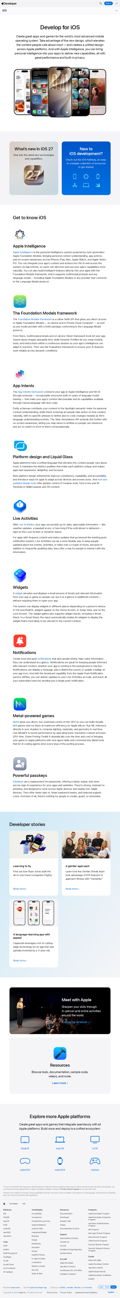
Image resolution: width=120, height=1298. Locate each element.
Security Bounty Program (98, 1245)
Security (35, 1270)
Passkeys (18, 781)
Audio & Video (37, 1229)
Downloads (64, 1217)
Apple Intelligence (23, 252)
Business (35, 1236)
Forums (63, 1246)
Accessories (37, 1217)
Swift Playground (10, 1253)
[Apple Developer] (9, 3)
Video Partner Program (97, 1241)
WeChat (77, 1288)
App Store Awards (95, 1268)
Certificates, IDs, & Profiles (71, 1270)
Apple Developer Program (98, 1214)
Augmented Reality (39, 1232)
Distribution (36, 1244)
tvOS (95, 1148)
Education (36, 1247)
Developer (14, 1204)
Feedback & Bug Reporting (71, 1250)
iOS (4, 10)
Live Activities (26, 524)
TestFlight (7, 1257)
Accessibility (37, 1214)
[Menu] (116, 3)
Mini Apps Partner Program (99, 1233)
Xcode (5, 1261)
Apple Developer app (38, 1288)
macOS (60, 1148)
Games (95, 1169)
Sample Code (65, 1221)
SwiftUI (6, 1250)
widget (19, 593)
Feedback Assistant (68, 1274)
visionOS (25, 1169)
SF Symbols (8, 1272)
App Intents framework (30, 391)
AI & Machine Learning (41, 1221)
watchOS (60, 1169)
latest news (15, 1288)
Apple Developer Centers (98, 1264)
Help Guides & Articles (69, 1238)
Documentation (66, 1214)
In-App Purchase (38, 1259)
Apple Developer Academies (99, 1275)
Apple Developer (66, 1263)
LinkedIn (69, 1288)
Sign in (108, 3)
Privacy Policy (66, 1293)
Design (34, 1240)
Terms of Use (52, 1293)
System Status (66, 1253)
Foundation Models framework (35, 319)
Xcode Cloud (8, 1265)
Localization (36, 1262)
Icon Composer (9, 1268)
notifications (44, 658)
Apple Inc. (22, 1293)
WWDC (91, 1279)
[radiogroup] (107, 1287)
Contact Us (64, 1242)
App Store (7, 1236)
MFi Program (93, 1230)
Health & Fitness (38, 1255)
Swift (5, 1246)
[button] (100, 3)
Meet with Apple (94, 1260)
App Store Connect (67, 1267)
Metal (16, 721)
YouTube (88, 1288)
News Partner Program (97, 1237)
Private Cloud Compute (70, 1189)
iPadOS (25, 1148)
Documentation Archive (69, 1229)
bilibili (63, 1288)
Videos (62, 1225)
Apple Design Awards (96, 1272)
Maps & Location (38, 1266)
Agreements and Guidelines (86, 1293)
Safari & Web (37, 1274)
